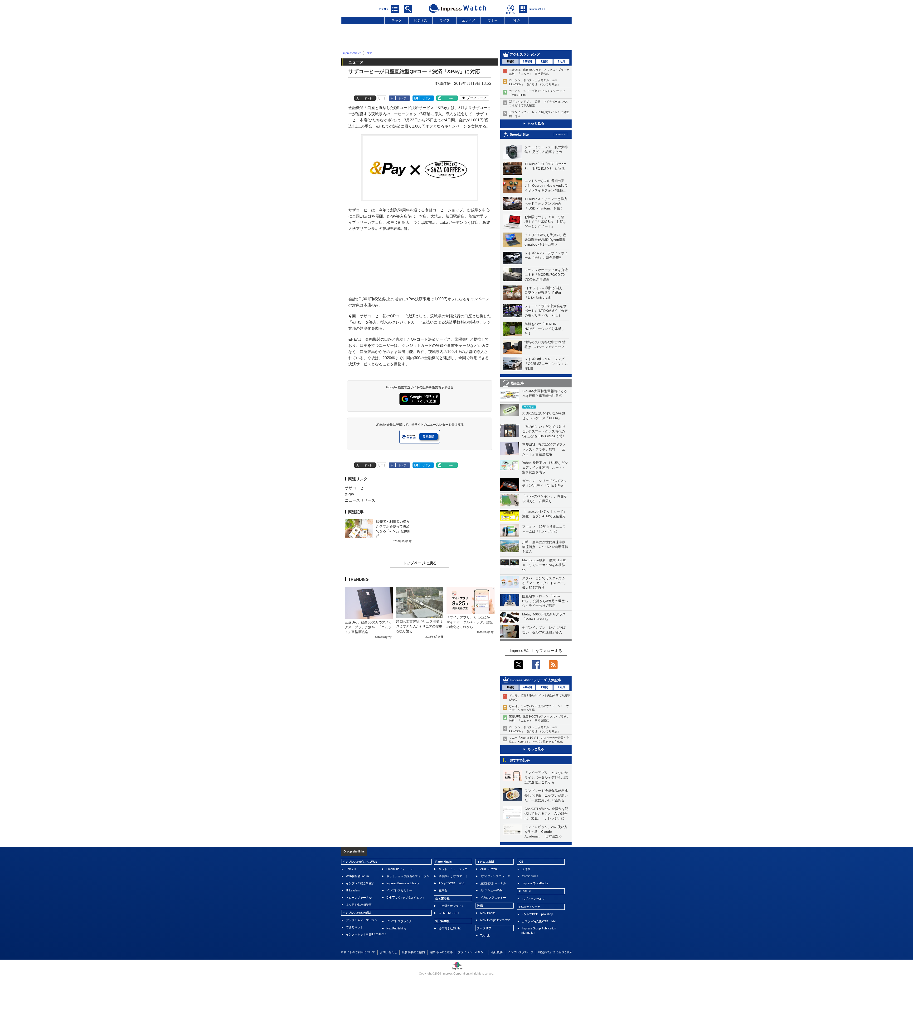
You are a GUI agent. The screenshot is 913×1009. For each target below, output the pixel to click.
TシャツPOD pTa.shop (537, 914)
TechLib (485, 935)
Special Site (519, 134)
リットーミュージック (453, 869)
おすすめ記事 (520, 760)
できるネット (354, 927)
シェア (403, 98)
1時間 (510, 61)
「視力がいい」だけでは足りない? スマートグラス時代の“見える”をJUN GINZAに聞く (543, 431)
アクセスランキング (525, 54)
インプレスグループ (520, 952)
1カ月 (561, 61)
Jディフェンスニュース (495, 876)
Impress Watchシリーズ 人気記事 (535, 680)
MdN (480, 905)
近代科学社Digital (450, 928)
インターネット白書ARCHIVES (366, 934)
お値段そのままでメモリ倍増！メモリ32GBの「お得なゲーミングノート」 (545, 221)
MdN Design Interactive (495, 920)
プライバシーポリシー (472, 952)
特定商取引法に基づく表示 (555, 952)
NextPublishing (396, 928)
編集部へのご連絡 (441, 952)
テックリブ (484, 928)
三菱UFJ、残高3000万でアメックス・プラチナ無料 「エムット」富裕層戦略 (544, 449)
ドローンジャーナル (359, 897)
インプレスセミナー (399, 890)
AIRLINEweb (488, 869)
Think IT (351, 869)
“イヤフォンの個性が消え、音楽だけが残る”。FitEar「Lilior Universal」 (545, 292)
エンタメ (468, 20)
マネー (493, 20)
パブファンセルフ (533, 898)
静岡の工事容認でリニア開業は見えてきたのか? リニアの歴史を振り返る (419, 626)
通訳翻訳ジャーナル (493, 883)
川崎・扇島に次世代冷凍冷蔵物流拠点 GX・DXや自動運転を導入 (545, 546)
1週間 (544, 61)
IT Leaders (353, 890)
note (450, 98)
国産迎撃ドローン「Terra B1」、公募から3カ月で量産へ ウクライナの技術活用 (546, 601)
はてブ (426, 98)
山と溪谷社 (442, 898)
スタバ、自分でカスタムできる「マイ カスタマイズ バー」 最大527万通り (546, 583)
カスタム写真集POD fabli (539, 921)
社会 (516, 20)
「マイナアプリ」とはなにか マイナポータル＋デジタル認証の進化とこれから (547, 777)
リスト (382, 98)
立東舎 (443, 890)
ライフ (445, 20)
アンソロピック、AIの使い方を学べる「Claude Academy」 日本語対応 (546, 831)
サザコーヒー (356, 488)
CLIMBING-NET (449, 913)
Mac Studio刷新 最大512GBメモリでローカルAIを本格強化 (544, 564)
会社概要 (497, 952)
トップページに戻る (420, 563)
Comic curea (530, 876)
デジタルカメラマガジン (361, 920)
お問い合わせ (388, 952)
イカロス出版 (485, 861)
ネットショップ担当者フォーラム (407, 876)
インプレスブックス (399, 921)
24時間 (527, 61)
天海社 (526, 869)
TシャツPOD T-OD (452, 883)
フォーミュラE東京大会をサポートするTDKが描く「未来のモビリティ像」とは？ (546, 310)
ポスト (368, 98)
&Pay (349, 494)
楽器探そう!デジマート (453, 876)
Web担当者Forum (357, 876)
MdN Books (487, 913)
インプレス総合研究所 (360, 883)
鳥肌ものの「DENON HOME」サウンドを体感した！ (544, 328)
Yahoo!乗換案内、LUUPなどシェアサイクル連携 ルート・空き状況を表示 (545, 467)
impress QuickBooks (535, 883)
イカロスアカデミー (493, 897)
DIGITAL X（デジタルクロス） (405, 897)
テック (397, 20)
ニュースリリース (360, 500)
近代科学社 (442, 921)
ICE (521, 861)
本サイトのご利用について (358, 952)
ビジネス (420, 20)
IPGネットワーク (529, 907)
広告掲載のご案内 (413, 952)
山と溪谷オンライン (451, 906)
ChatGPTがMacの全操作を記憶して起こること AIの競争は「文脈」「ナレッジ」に (546, 813)
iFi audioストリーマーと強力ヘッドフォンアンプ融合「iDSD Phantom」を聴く (545, 203)
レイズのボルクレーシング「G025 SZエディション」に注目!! (546, 363)
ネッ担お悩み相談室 (359, 904)
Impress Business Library (402, 883)
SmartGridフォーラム (400, 869)
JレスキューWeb (491, 890)
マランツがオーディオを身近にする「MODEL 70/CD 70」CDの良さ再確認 (546, 274)
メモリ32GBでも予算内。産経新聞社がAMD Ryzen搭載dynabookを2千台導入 (545, 239)
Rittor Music (443, 861)
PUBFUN (525, 891)
